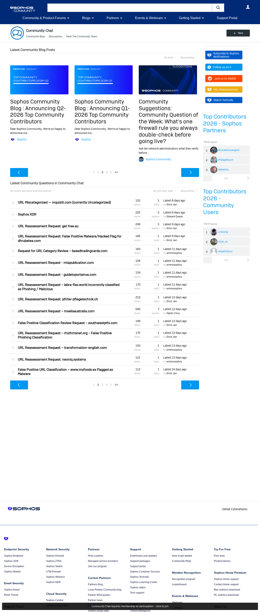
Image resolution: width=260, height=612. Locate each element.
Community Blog (35, 36)
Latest (174, 200)
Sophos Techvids (139, 576)
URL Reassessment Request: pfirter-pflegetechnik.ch (58, 299)
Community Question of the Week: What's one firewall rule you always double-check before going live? (168, 128)
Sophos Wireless (55, 576)
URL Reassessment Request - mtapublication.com (56, 263)
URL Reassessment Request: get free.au (48, 226)
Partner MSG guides (99, 595)
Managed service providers (103, 561)
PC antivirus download (226, 595)
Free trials (219, 555)
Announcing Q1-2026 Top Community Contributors (102, 115)
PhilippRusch (225, 160)
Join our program (97, 566)
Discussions (55, 36)
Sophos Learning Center (143, 582)
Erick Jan (172, 204)
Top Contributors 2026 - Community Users (224, 202)
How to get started (182, 555)
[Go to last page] (226, 178)
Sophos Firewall (55, 555)
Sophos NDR (53, 582)
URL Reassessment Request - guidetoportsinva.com (57, 275)
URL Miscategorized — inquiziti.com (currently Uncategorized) (64, 202)
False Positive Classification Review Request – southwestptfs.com (67, 323)
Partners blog (95, 584)
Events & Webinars (149, 18)
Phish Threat (11, 595)
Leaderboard (179, 584)
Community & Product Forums (44, 18)
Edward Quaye (175, 216)
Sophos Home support (226, 579)
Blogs (86, 18)
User (248, 7)
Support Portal (227, 18)
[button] (218, 7)
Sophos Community (158, 159)
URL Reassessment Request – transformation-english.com (62, 348)
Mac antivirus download (227, 589)
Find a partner (95, 555)
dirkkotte (223, 169)
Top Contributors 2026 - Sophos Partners (224, 123)
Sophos (22, 139)
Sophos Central (54, 600)
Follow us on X (222, 67)
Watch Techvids (223, 100)
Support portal (138, 566)
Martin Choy (173, 313)
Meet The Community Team (81, 36)
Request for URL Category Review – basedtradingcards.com (62, 251)
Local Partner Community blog (104, 589)
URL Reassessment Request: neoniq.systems (52, 359)
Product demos (222, 561)
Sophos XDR (27, 214)
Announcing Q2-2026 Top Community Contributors (38, 115)
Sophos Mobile (12, 571)
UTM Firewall (53, 571)
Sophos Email (12, 589)
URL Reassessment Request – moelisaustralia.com (56, 311)
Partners (113, 18)
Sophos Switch (54, 566)
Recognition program (183, 579)
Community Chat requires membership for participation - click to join (130, 606)
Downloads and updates (143, 555)
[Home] (28, 9)
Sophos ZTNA (54, 561)
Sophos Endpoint (13, 555)
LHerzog (223, 232)
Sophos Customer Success (145, 571)
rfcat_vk (223, 241)
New (240, 33)
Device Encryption (14, 566)
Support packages (140, 561)
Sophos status (138, 587)
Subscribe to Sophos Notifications (226, 55)
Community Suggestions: (155, 105)
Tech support (137, 592)
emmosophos (174, 253)
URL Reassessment (225, 89)
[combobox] (130, 8)
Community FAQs (181, 561)
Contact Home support (226, 584)
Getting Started (189, 18)
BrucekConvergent (228, 150)
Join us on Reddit (225, 78)
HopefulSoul (225, 251)
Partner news (95, 600)
